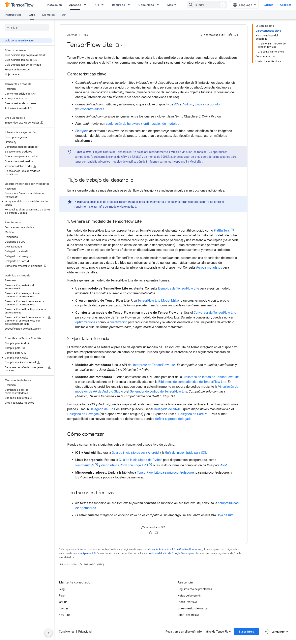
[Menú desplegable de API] (104, 5)
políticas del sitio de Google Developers (171, 553)
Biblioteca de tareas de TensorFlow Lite (211, 377)
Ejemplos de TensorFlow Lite (178, 288)
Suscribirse (247, 631)
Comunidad (146, 5)
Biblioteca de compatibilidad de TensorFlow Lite (192, 382)
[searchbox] (27, 27)
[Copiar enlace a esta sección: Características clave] (111, 74)
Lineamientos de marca (193, 608)
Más (170, 5)
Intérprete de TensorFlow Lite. (154, 365)
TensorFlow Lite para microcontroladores (166, 472)
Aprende (75, 5)
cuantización (118, 322)
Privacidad (85, 631)
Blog (62, 589)
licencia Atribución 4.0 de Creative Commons (175, 549)
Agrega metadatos (209, 267)
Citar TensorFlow (188, 614)
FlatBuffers (222, 230)
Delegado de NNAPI (168, 409)
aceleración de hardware (123, 124)
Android (187, 104)
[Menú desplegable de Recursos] (130, 5)
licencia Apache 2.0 (84, 553)
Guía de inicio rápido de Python (140, 460)
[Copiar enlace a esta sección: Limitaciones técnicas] (118, 493)
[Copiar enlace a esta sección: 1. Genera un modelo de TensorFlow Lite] (146, 221)
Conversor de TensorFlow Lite (215, 312)
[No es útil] (236, 35)
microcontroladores (90, 109)
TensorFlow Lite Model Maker (159, 300)
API (96, 5)
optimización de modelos (161, 124)
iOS (176, 104)
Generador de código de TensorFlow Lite (158, 391)
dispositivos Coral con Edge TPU (124, 465)
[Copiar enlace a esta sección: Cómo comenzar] (108, 434)
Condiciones (67, 631)
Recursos (118, 5)
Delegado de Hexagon (83, 414)
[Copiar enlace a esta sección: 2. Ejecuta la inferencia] (113, 339)
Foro (62, 595)
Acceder (285, 4)
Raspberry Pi (84, 465)
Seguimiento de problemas (195, 589)
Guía (32, 14)
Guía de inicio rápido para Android (135, 452)
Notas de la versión (190, 595)
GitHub (268, 5)
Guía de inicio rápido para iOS (185, 452)
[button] (26, 98)
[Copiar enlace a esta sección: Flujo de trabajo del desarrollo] (138, 180)
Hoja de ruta (225, 515)
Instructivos (13, 14)
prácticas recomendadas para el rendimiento (135, 201)
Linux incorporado (207, 104)
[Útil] (230, 35)
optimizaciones (86, 322)
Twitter (63, 608)
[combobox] (207, 4)
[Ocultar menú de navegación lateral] (49, 633)
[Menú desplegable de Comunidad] (159, 5)
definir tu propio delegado (173, 419)
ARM (223, 465)
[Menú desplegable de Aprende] (86, 5)
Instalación (54, 5)
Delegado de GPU (102, 409)
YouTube (64, 614)
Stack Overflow (187, 602)
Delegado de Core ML (193, 414)
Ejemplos (48, 14)
